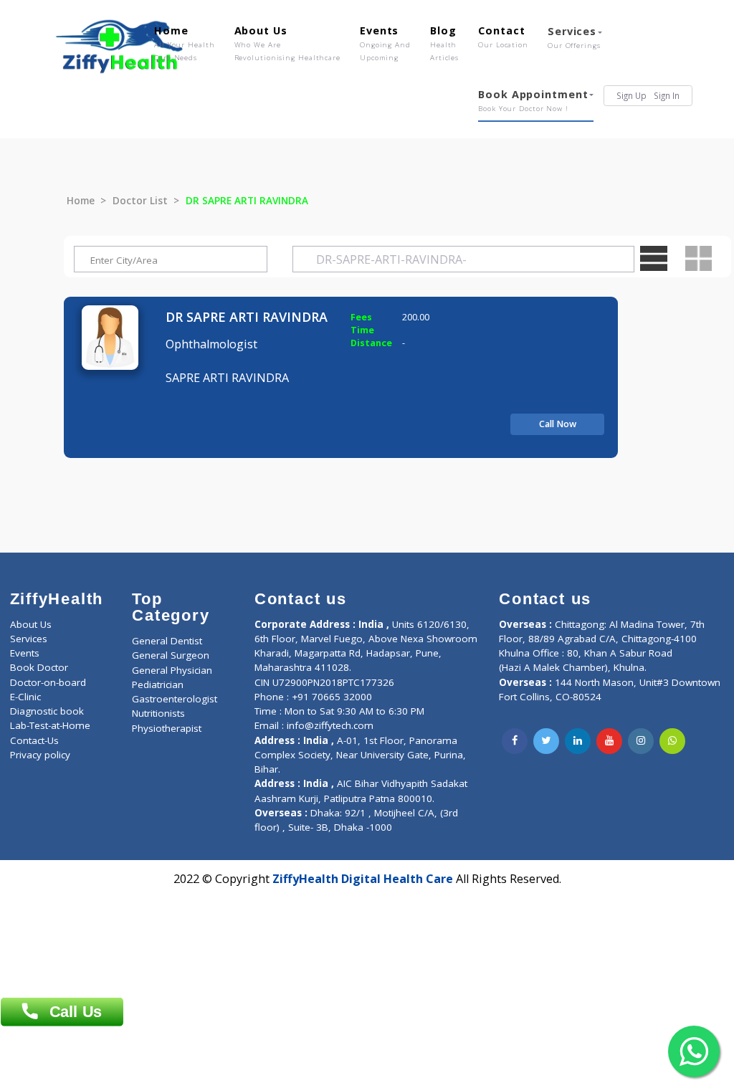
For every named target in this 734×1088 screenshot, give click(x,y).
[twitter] (546, 741)
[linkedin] (578, 741)
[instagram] (641, 741)
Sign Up (631, 95)
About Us (287, 43)
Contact (503, 36)
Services (574, 37)
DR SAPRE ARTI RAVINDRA (247, 316)
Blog (444, 43)
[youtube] (609, 741)
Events (385, 43)
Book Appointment (533, 100)
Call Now (557, 424)
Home (184, 43)
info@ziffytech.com (330, 725)
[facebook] (515, 741)
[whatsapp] (672, 741)
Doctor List (140, 200)
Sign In (667, 95)
